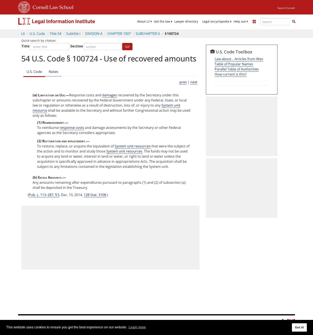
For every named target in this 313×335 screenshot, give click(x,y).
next (193, 82)
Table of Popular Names (234, 64)
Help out (240, 21)
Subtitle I (73, 33)
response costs (72, 127)
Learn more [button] (137, 327)
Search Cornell (286, 8)
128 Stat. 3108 (95, 194)
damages (109, 95)
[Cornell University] (24, 6)
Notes (53, 71)
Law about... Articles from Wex (239, 59)
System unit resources (133, 146)
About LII (143, 21)
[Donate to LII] (254, 21)
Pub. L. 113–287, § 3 (44, 194)
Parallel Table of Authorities (237, 69)
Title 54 (55, 33)
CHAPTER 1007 (119, 33)
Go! (127, 46)
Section (76, 46)
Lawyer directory (186, 21)
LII (23, 33)
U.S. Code (37, 33)
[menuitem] (143, 21)
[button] (293, 21)
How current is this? (231, 74)
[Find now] (294, 21)
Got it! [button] (299, 327)
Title (25, 46)
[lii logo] (66, 21)
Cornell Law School (51, 6)
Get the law (162, 21)
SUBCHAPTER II (148, 33)
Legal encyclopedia (215, 21)
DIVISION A (93, 33)
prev (183, 82)
